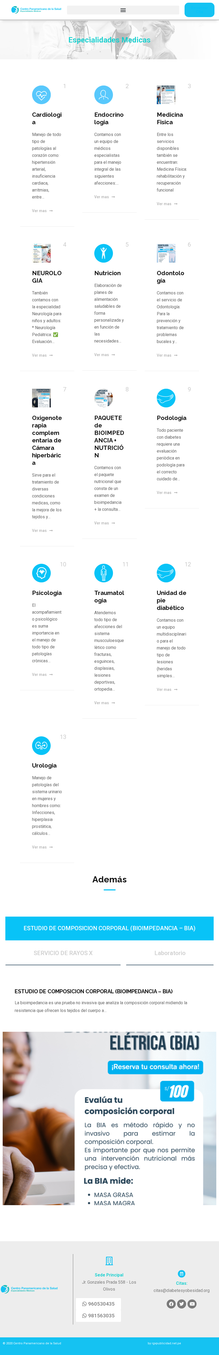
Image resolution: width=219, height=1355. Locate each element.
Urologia (44, 765)
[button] (123, 10)
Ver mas (39, 211)
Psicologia (47, 592)
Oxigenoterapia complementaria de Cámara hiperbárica (47, 440)
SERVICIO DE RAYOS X (63, 953)
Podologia (171, 417)
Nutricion (107, 273)
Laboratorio (170, 953)
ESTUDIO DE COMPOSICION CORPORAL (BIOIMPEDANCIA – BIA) (109, 928)
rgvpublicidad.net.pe (166, 1343)
